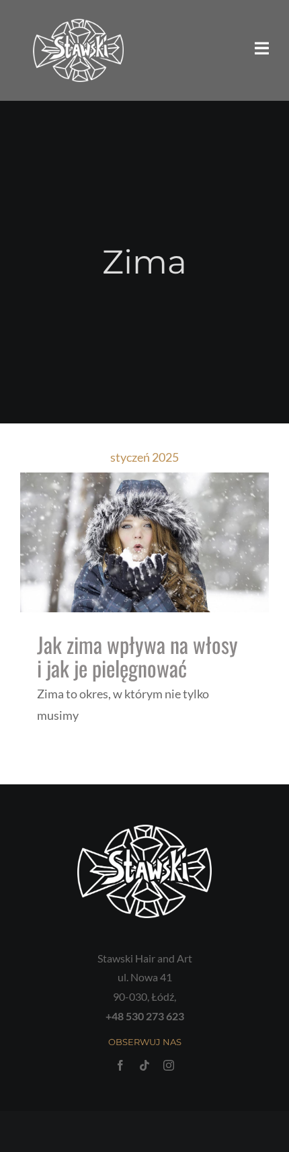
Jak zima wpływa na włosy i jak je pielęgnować (137, 656)
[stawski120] (78, 24)
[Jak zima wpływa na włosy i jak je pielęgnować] (144, 542)
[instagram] (168, 1065)
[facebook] (120, 1065)
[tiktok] (144, 1065)
